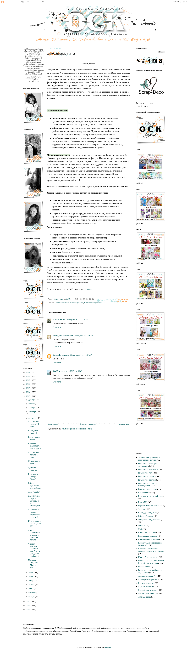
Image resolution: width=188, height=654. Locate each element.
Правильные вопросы (148, 536)
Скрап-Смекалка (145, 586)
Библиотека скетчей (147, 480)
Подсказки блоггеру (147, 532)
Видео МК (143, 502)
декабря (32, 400)
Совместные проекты (92, 303)
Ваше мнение (144, 493)
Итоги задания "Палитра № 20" (34, 523)
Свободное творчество (148, 579)
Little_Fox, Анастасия (63, 336)
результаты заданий (147, 576)
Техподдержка (144, 597)
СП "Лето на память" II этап (33, 424)
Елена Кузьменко (61, 355)
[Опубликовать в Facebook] (90, 299)
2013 (28, 396)
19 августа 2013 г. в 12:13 (84, 336)
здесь (88, 289)
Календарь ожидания (147, 512)
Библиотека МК (145, 473)
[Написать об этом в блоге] (84, 299)
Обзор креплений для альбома (34, 485)
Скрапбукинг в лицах (148, 590)
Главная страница (88, 424)
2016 (28, 384)
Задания (142, 509)
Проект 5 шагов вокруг (148, 557)
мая (30, 580)
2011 (28, 605)
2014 (28, 392)
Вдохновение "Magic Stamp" (34, 476)
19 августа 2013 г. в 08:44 (77, 319)
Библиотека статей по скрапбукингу (69, 303)
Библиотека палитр (147, 476)
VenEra (56, 371)
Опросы (142, 525)
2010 (28, 609)
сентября (33, 412)
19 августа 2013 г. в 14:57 (81, 355)
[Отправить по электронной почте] (81, 299)
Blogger (107, 647)
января (32, 596)
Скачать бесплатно (146, 583)
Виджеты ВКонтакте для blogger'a (34, 445)
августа (32, 418)
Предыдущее (123, 424)
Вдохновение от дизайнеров (150, 496)
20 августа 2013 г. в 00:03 (71, 371)
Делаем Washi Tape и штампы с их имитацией (34, 501)
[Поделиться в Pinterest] (93, 299)
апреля (32, 584)
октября (32, 408)
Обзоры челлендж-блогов (149, 519)
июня (31, 576)
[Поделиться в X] (87, 299)
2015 (28, 388)
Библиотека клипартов (148, 469)
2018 (28, 376)
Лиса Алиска (59, 319)
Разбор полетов (145, 567)
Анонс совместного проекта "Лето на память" (34, 535)
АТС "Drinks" (34, 492)
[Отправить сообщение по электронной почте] (76, 299)
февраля (32, 592)
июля (31, 572)
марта (31, 588)
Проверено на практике (148, 539)
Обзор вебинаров (146, 516)
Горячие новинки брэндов (150, 505)
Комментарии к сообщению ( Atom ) (77, 429)
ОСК (140, 529)
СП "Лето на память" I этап (33, 454)
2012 (28, 601)
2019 (28, 372)
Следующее (52, 424)
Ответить (57, 327)
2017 (28, 380)
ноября (32, 404)
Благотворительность (147, 489)
